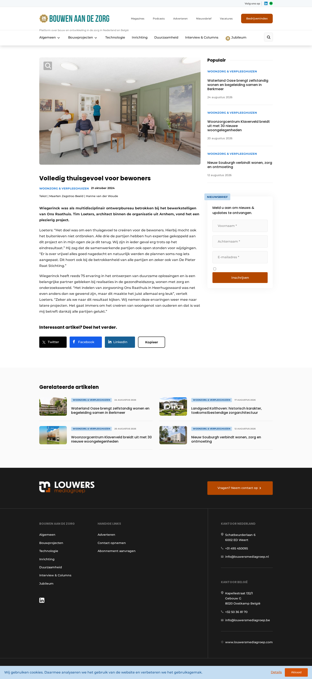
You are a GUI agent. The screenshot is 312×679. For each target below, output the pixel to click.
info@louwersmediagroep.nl (247, 557)
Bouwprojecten (80, 37)
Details (276, 672)
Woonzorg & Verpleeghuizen (64, 188)
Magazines (137, 18)
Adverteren (180, 18)
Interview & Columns (201, 37)
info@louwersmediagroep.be (247, 620)
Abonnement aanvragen (117, 551)
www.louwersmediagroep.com (249, 642)
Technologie (115, 37)
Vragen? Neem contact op (238, 488)
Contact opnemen (112, 543)
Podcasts (159, 18)
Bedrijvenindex (257, 18)
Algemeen (47, 37)
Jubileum (238, 37)
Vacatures (226, 18)
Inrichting (140, 37)
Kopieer (151, 342)
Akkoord (296, 672)
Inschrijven (240, 278)
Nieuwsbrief (203, 18)
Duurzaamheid (166, 37)
